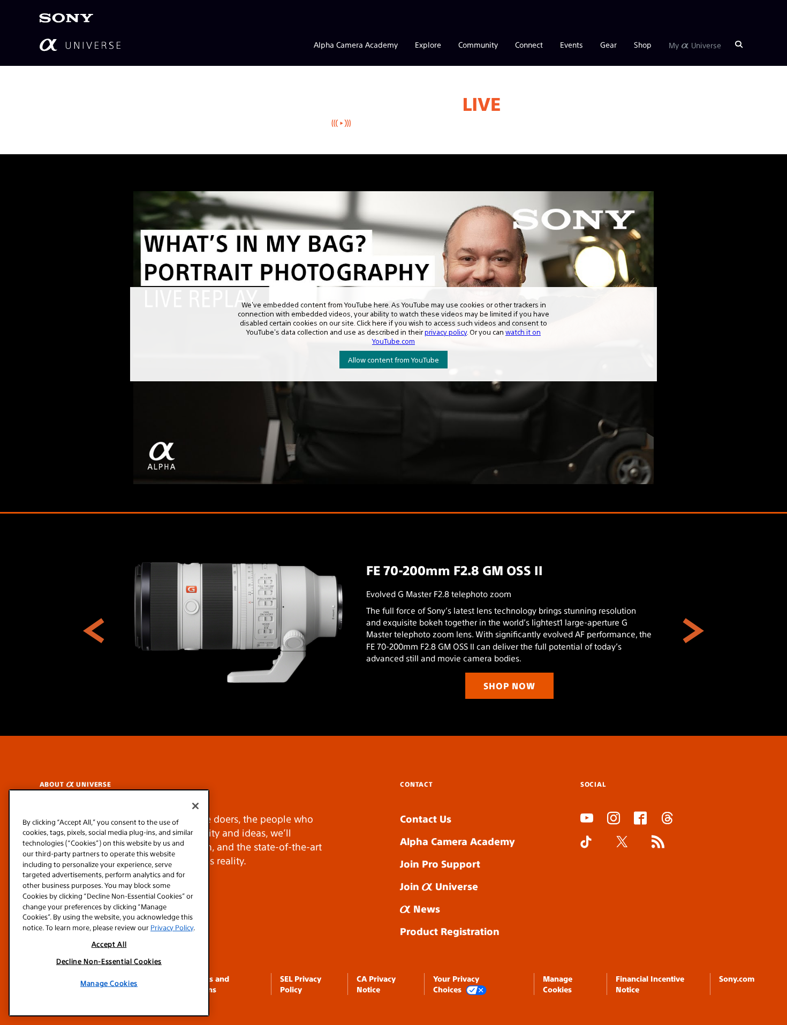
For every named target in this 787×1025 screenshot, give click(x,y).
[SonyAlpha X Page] (622, 842)
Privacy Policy (171, 926)
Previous (93, 630)
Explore (428, 44)
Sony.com (736, 978)
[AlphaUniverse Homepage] (80, 44)
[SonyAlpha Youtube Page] (586, 819)
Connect (529, 44)
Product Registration (450, 931)
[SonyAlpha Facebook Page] (640, 819)
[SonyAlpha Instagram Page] (613, 819)
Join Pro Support (440, 863)
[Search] (739, 44)
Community (478, 44)
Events (571, 44)
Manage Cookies (109, 983)
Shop (643, 44)
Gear (608, 44)
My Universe (695, 44)
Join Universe (439, 886)
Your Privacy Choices (456, 984)
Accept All (109, 943)
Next (693, 630)
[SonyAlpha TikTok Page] (586, 842)
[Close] (195, 806)
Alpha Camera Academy (356, 44)
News (425, 908)
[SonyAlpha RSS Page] (658, 842)
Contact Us (425, 818)
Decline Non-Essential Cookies (109, 961)
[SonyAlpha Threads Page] (667, 819)
